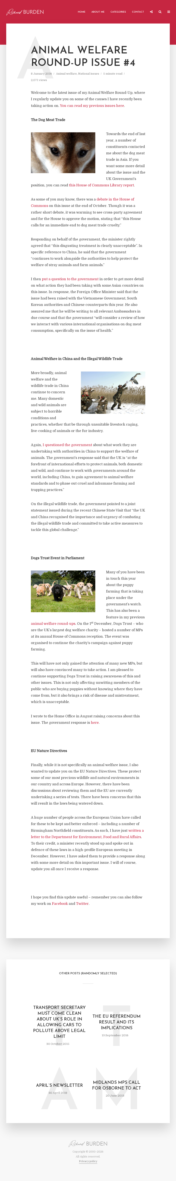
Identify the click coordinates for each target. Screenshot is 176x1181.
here (95, 723)
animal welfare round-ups (53, 624)
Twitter (82, 904)
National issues (88, 73)
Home (81, 12)
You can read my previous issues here (92, 106)
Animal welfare (66, 73)
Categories (118, 12)
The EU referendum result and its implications (117, 1022)
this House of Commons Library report (101, 185)
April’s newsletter (59, 1086)
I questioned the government (67, 445)
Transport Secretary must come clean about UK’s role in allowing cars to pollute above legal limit (59, 1022)
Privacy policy (88, 1161)
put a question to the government (70, 279)
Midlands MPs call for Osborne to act (116, 1086)
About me (98, 12)
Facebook (60, 904)
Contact (138, 12)
